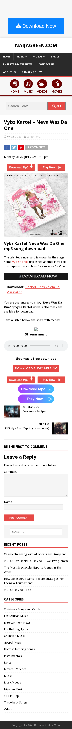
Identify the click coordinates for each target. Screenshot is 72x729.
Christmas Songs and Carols (22, 609)
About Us (9, 72)
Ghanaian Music (14, 636)
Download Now (38, 26)
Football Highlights (16, 629)
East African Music (16, 616)
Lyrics (55, 56)
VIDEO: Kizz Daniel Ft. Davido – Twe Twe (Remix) (36, 561)
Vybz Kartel (20, 262)
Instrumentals (13, 656)
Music (20, 56)
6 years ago (14, 136)
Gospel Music (12, 642)
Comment (10, 472)
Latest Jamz (34, 136)
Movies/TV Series (15, 669)
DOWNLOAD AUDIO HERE (33, 368)
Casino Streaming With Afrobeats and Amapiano (35, 554)
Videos (37, 56)
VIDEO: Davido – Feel (18, 590)
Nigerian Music (13, 689)
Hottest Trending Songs (19, 649)
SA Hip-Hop (11, 696)
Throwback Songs (15, 702)
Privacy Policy (32, 72)
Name (8, 502)
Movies (56, 91)
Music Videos (12, 682)
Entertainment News (17, 64)
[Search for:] (36, 531)
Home (6, 56)
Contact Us (46, 64)
